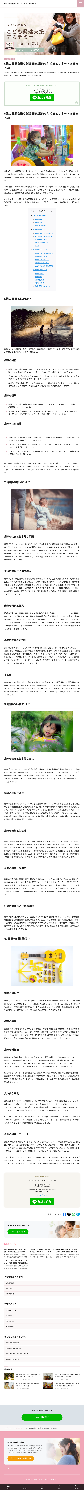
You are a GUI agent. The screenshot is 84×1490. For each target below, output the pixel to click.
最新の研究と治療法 (42, 263)
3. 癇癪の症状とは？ (40, 250)
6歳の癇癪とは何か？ (40, 215)
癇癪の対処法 (39, 280)
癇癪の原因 (38, 277)
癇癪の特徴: (39, 219)
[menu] (80, 3)
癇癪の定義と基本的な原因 (44, 233)
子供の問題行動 (9, 59)
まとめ (37, 246)
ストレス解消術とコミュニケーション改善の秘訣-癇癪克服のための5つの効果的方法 (16, 1263)
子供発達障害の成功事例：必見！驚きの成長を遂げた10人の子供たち (15, 1251)
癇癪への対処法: (40, 225)
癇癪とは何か (39, 274)
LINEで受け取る (42, 1195)
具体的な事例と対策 (42, 243)
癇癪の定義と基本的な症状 (44, 253)
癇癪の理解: (39, 222)
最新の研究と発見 (41, 239)
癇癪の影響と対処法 (42, 260)
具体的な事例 (39, 283)
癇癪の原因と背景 (41, 257)
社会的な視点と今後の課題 (44, 266)
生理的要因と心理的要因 (43, 236)
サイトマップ (8, 1468)
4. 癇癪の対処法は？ (40, 270)
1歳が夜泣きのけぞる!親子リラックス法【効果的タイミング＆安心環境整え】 (42, 1251)
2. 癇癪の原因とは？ (40, 229)
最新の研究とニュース (42, 286)
